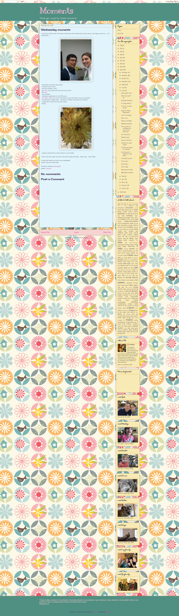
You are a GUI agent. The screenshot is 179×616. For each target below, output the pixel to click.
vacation (120, 328)
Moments (56, 10)
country (119, 234)
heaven (128, 262)
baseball (125, 212)
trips (119, 326)
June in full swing (126, 115)
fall (137, 246)
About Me (120, 33)
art (135, 208)
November (125, 75)
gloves (122, 258)
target (129, 318)
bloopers (132, 217)
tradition (128, 324)
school (119, 308)
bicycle (136, 214)
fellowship (129, 251)
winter (124, 331)
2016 (121, 52)
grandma (120, 260)
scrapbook (124, 308)
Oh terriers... (124, 161)
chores (124, 227)
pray (136, 293)
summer (136, 316)
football (136, 253)
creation (129, 234)
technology (120, 320)
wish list (132, 331)
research (120, 305)
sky (124, 314)
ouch (131, 289)
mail (124, 277)
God (129, 258)
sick (121, 312)
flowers (128, 253)
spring (128, 316)
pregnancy (120, 295)
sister (137, 312)
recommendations (121, 302)
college (120, 231)
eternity (132, 245)
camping (136, 219)
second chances (125, 310)
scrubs (136, 308)
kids (121, 270)
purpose (120, 298)
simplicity (133, 312)
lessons (129, 272)
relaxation (130, 304)
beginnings (121, 214)
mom (136, 280)
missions (131, 280)
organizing (128, 289)
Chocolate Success (126, 158)
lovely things (128, 275)
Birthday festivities (126, 100)
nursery (130, 287)
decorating (135, 236)
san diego (135, 305)
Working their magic (127, 170)
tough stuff (121, 324)
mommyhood (129, 283)
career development (123, 223)
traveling (135, 324)
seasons (120, 310)
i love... (136, 263)
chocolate (120, 227)
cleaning (121, 229)
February (124, 185)
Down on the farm (126, 140)
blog (124, 217)
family (120, 249)
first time (135, 251)
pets (127, 291)
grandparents (126, 260)
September (125, 81)
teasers (136, 317)
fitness (119, 253)
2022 (121, 45)
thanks (136, 320)
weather (125, 330)
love (123, 275)
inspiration (122, 265)
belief (126, 213)
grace (132, 258)
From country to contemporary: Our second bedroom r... (126, 129)
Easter (125, 240)
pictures (119, 293)
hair (137, 260)
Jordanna (132, 344)
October (124, 78)
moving (122, 285)
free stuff (120, 255)
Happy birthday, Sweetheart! (125, 111)
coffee (136, 229)
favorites (132, 249)
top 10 (136, 322)
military (119, 280)
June (123, 90)
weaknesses (120, 330)
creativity (136, 234)
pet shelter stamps (47, 98)
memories (135, 278)
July (123, 87)
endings (127, 245)
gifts (119, 258)
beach (130, 212)
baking (119, 212)
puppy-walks (134, 296)
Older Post (107, 232)
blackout (136, 216)
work (136, 331)
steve (132, 316)
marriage (128, 278)
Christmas (130, 227)
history (132, 261)
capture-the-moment (131, 221)
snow (137, 314)
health (124, 262)
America (131, 206)
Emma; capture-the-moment (131, 242)
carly (131, 223)
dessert (120, 238)
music (126, 285)
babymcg (127, 210)
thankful (129, 320)
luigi (133, 275)
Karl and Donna (125, 134)
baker (136, 210)
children (135, 225)
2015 (121, 55)
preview (131, 295)
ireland (126, 265)
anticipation (129, 208)
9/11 (122, 204)
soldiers (124, 316)
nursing (135, 287)
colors (125, 231)
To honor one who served (126, 107)
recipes (127, 300)
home (124, 264)
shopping (132, 310)
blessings (120, 217)
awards (119, 210)
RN (125, 305)
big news (121, 216)
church (136, 227)
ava (137, 208)
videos (128, 328)
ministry (123, 280)
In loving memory (126, 103)
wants (136, 328)
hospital (132, 263)
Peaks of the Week (126, 121)
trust (122, 326)
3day (119, 204)
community (131, 231)
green (130, 260)
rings (123, 305)
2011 (121, 67)
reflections (134, 302)
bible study (131, 214)
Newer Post (45, 232)
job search (131, 268)
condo (136, 231)
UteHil (95, 612)
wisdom (128, 331)
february (120, 251)
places (132, 293)
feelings (124, 251)
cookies (130, 233)
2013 (121, 61)
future (136, 255)
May (123, 176)
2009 (121, 192)
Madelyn (120, 277)
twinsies (135, 326)
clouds (131, 229)
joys (119, 270)
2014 (121, 58)
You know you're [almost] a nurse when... (126, 153)
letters (134, 272)
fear (137, 249)
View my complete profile (125, 364)
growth (134, 260)
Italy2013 (120, 268)
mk (134, 280)
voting (132, 328)
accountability (135, 204)
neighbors (136, 285)
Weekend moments (126, 124)
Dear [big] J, (124, 164)
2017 (121, 49)
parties (121, 291)
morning (135, 283)
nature (131, 285)
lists (125, 273)
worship (120, 333)
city (118, 229)
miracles (127, 280)
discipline (136, 238)
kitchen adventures (127, 270)
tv (131, 326)
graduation (136, 258)
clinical (124, 229)
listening (122, 273)
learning (125, 272)
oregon (124, 289)
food (132, 253)
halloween (120, 262)
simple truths (126, 312)
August (124, 84)
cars (135, 223)
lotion (46, 90)
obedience (120, 289)
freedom (125, 255)
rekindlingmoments (122, 304)
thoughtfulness (130, 322)
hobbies (136, 261)
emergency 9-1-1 (133, 240)
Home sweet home (126, 93)
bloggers (128, 217)
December (125, 72)
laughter (120, 272)
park (118, 291)
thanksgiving (121, 322)
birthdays (129, 216)
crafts (124, 234)
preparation (125, 295)
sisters (120, 314)
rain (129, 298)
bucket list (128, 219)
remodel (136, 304)
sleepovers (128, 314)
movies (119, 285)
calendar (132, 219)
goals (125, 258)
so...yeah (120, 316)
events (119, 246)
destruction (125, 238)
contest (126, 233)
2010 (121, 70)
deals (130, 236)
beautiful (136, 212)
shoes (45, 92)
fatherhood (126, 249)
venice (125, 328)
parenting (135, 289)
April (123, 179)
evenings (136, 245)
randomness (134, 298)
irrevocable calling (132, 265)
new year (121, 287)
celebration (124, 225)
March (124, 182)
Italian (137, 265)
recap (119, 300)
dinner (132, 238)
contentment (120, 233)
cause (119, 225)
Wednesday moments (55, 29)
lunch (137, 275)
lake (137, 270)
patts (124, 291)
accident (130, 204)
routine (129, 305)
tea (133, 318)
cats (137, 223)
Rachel (125, 298)
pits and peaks (126, 293)
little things (130, 273)
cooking (136, 233)
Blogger (107, 612)
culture (119, 236)
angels (137, 206)
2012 (121, 64)
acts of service (122, 206)
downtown (120, 240)
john (136, 268)
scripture (130, 308)
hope (128, 264)
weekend (120, 331)
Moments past (125, 137)
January (124, 188)
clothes (127, 229)
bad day (132, 210)
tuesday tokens (127, 326)
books (119, 219)
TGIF (124, 320)
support (124, 318)
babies (123, 210)
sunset (119, 318)
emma (120, 242)
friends (130, 255)
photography (133, 291)
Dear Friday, (124, 167)
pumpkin (126, 296)
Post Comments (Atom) (80, 237)
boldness (136, 217)
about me (126, 204)
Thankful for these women (126, 144)
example (124, 246)
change (130, 225)
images (119, 265)
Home (76, 232)
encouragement (121, 245)
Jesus (125, 268)
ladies (134, 270)
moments (48, 168)
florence (123, 253)
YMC (124, 333)
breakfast (123, 219)
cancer (120, 221)
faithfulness (131, 246)
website (130, 330)
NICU (126, 287)
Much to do (124, 118)
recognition (135, 300)
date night (124, 236)
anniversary (121, 208)
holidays (120, 263)
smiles (133, 314)
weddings (135, 330)
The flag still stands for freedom (126, 148)
